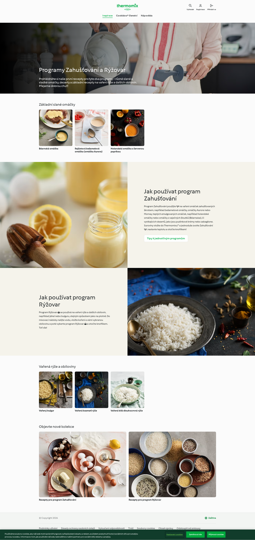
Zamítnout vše (195, 534)
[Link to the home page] (127, 7)
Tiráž (130, 528)
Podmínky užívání (48, 528)
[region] (127, 535)
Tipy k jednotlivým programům (166, 238)
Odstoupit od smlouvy (188, 528)
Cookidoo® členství (126, 15)
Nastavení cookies (174, 534)
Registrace (200, 9)
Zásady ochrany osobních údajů (78, 528)
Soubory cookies (146, 528)
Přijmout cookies (216, 534)
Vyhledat (190, 9)
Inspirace (107, 15)
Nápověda (147, 15)
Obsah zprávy (165, 528)
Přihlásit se (211, 9)
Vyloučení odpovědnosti (111, 528)
